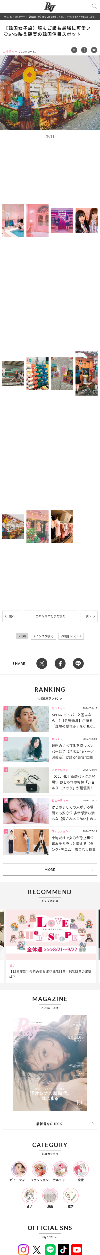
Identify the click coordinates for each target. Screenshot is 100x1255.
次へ (89, 616)
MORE (50, 870)
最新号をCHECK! (50, 1124)
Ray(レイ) (8, 16)
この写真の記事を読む (50, 616)
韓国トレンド (72, 636)
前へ (12, 616)
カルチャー (20, 16)
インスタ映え (44, 636)
